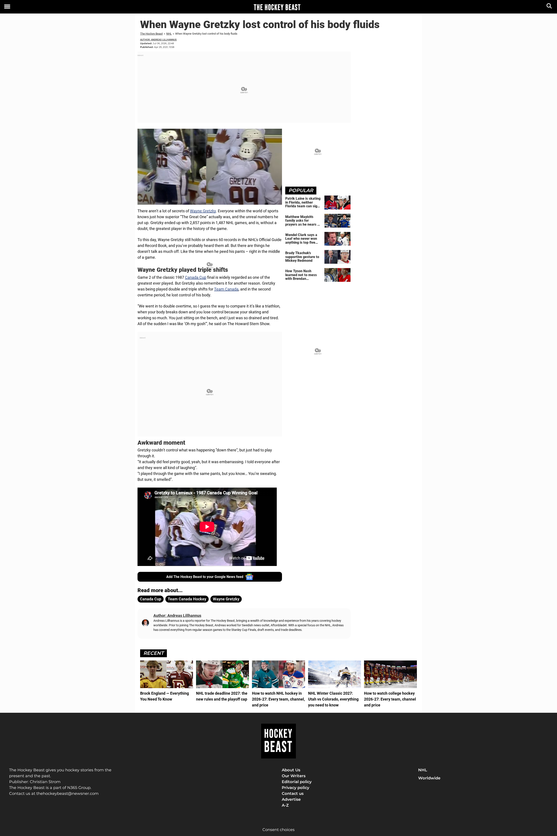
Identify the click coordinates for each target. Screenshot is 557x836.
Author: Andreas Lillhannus (158, 39)
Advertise (291, 799)
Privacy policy (295, 787)
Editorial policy (297, 781)
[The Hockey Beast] (277, 7)
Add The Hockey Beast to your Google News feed (204, 577)
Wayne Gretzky (203, 211)
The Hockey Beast (151, 33)
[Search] (549, 7)
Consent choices (278, 829)
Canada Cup (195, 277)
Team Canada (226, 289)
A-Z (285, 805)
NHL (169, 33)
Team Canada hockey (187, 599)
